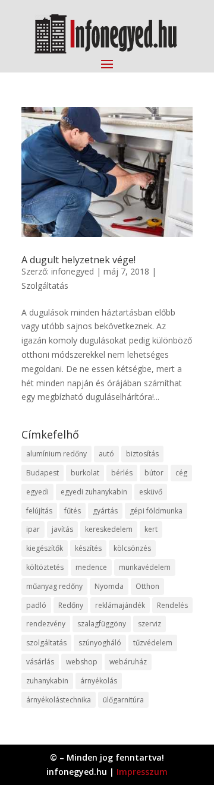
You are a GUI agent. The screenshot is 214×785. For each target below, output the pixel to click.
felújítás (39, 511)
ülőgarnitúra (123, 700)
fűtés (72, 511)
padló (36, 605)
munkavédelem (145, 567)
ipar (33, 529)
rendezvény (45, 624)
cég (181, 473)
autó (106, 454)
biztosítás (142, 454)
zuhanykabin (47, 681)
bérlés (122, 473)
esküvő (150, 492)
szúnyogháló (99, 643)
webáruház (128, 662)
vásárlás (40, 662)
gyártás (105, 511)
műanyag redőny (54, 586)
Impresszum (142, 771)
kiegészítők (44, 548)
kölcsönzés (132, 548)
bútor (153, 473)
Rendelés (172, 605)
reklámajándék (120, 605)
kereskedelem (109, 529)
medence (91, 567)
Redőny (70, 605)
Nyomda (109, 586)
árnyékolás (98, 681)
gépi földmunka (156, 511)
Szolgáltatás (44, 285)
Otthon (147, 586)
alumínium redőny (56, 454)
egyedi (37, 492)
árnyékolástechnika (58, 700)
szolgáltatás (46, 643)
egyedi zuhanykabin (94, 492)
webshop (81, 662)
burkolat (85, 473)
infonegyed (72, 271)
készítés (88, 548)
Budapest (42, 473)
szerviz (149, 624)
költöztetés (45, 567)
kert (151, 529)
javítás (62, 529)
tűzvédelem (152, 643)
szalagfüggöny (101, 624)
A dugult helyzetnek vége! (78, 259)
